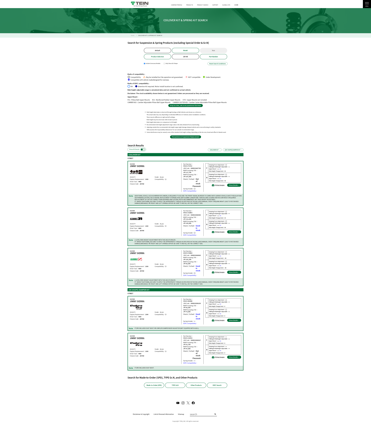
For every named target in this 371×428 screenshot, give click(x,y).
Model (185, 50)
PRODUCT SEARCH (202, 5)
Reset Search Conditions (217, 64)
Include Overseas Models (152, 63)
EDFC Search (217, 385)
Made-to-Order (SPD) (154, 385)
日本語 (236, 5)
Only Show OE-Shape (171, 63)
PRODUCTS (189, 5)
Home (132, 35)
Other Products (196, 385)
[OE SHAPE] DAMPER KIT (232, 150)
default (157, 50)
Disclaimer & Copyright (141, 414)
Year (213, 50)
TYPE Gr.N (175, 385)
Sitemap (181, 414)
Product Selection (157, 57)
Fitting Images (219, 185)
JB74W (185, 57)
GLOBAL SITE (226, 5)
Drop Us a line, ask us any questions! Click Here (185, 105)
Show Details (233, 185)
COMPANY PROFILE (176, 5)
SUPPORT (215, 5)
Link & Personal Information (164, 414)
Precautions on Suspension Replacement (185, 137)
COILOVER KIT (214, 150)
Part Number (213, 57)
